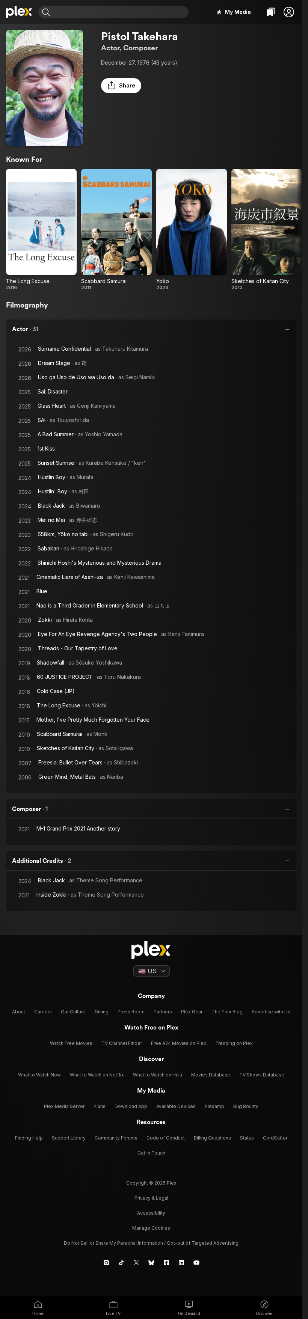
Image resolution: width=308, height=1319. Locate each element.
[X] (136, 1262)
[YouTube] (196, 1262)
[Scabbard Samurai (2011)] (116, 230)
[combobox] (120, 12)
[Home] (19, 12)
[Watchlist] (270, 12)
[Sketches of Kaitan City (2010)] (266, 230)
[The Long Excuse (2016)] (41, 230)
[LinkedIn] (181, 1262)
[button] (288, 12)
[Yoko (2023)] (191, 230)
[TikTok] (121, 1262)
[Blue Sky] (151, 1262)
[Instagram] (106, 1262)
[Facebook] (166, 1262)
